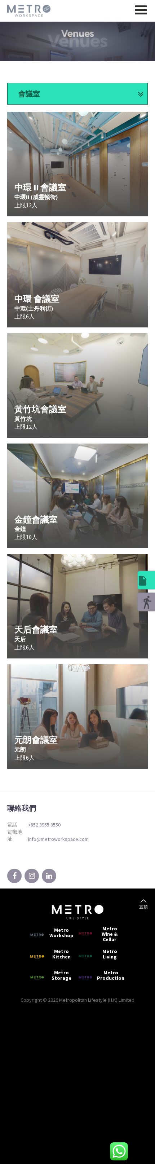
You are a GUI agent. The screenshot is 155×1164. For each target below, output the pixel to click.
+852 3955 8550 (44, 824)
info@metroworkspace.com (58, 838)
